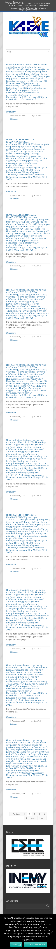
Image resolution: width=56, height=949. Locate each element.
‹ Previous (15, 814)
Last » (42, 818)
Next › (33, 818)
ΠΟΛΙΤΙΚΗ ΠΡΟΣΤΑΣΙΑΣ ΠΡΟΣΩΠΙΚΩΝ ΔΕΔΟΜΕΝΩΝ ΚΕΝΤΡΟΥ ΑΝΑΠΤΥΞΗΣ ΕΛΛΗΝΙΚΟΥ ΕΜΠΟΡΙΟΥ (29, 4)
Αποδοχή (16, 944)
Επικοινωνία (18, 2)
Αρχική (7, 2)
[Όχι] (52, 931)
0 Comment (14, 119)
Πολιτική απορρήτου (36, 944)
